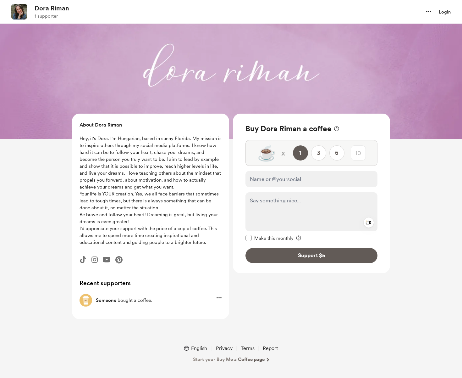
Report (270, 348)
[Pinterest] (119, 259)
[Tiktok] (83, 259)
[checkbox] (269, 238)
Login (445, 12)
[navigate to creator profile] (19, 12)
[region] (311, 193)
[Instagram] (94, 260)
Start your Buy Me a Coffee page (229, 359)
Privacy (224, 348)
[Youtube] (106, 259)
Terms (248, 348)
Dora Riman (52, 8)
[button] (429, 12)
